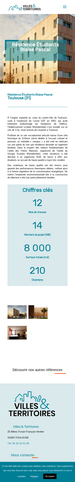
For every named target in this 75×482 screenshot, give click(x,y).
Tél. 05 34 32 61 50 (18, 443)
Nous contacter (23, 455)
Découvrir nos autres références (37, 370)
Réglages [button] (34, 476)
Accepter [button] (49, 476)
